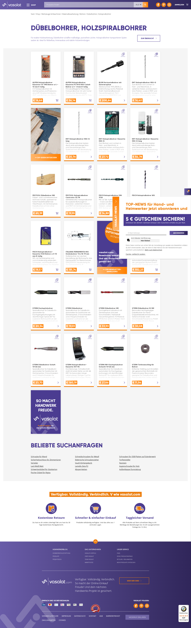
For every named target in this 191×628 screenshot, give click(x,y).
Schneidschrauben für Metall (87, 456)
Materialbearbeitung (70, 14)
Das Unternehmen (93, 549)
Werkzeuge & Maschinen (51, 14)
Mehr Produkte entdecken (126, 562)
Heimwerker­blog (60, 549)
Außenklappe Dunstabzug (130, 469)
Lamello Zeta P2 (81, 466)
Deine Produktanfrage (125, 556)
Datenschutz (80, 616)
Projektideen (57, 559)
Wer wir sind (133, 581)
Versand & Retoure (50, 616)
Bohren (82, 14)
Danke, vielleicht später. (136, 254)
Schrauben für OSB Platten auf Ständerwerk (137, 456)
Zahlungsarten (48, 620)
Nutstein (122, 463)
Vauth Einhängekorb (83, 463)
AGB (101, 616)
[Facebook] (158, 5)
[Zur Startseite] (11, 5)
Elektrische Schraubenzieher (87, 460)
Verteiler (34, 463)
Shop (38, 14)
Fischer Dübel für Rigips (41, 472)
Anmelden (179, 5)
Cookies (62, 620)
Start (32, 14)
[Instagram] (169, 5)
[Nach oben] (95, 541)
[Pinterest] (163, 5)
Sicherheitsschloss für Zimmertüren (46, 460)
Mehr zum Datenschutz (153, 250)
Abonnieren (178, 233)
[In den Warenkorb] (57, 100)
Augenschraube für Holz (129, 466)
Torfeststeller (124, 460)
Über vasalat (89, 556)
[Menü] (187, 606)
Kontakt (92, 616)
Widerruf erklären (137, 617)
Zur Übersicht (147, 38)
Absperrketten (81, 469)
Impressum (66, 616)
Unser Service (123, 549)
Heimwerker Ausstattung (61, 553)
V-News (115, 216)
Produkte (56, 556)
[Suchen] (145, 4)
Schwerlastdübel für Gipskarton (44, 469)
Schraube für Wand (39, 456)
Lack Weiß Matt (37, 466)
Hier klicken (145, 241)
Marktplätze (89, 562)
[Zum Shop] (187, 5)
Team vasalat (89, 559)
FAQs (118, 553)
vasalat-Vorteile (90, 553)
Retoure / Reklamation (124, 559)
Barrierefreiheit (113, 616)
